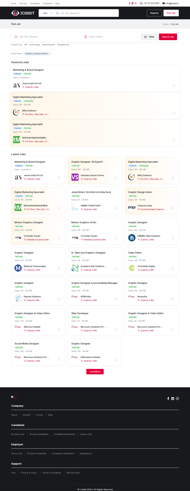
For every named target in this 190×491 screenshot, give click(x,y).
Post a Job (16, 453)
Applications (86, 453)
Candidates (35, 3)
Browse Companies (36, 453)
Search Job (168, 36)
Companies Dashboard (63, 453)
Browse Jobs (17, 434)
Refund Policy (73, 472)
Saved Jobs (86, 434)
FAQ (13, 472)
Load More (95, 371)
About (14, 415)
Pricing (39, 415)
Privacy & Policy (29, 472)
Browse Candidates (39, 434)
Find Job (23, 3)
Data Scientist (48, 45)
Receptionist (63, 45)
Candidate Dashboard (64, 434)
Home (13, 3)
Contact (26, 415)
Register (154, 13)
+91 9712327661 (151, 3)
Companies (47, 3)
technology (34, 45)
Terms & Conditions (51, 472)
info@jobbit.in (172, 3)
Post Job (171, 13)
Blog (57, 3)
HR (25, 45)
